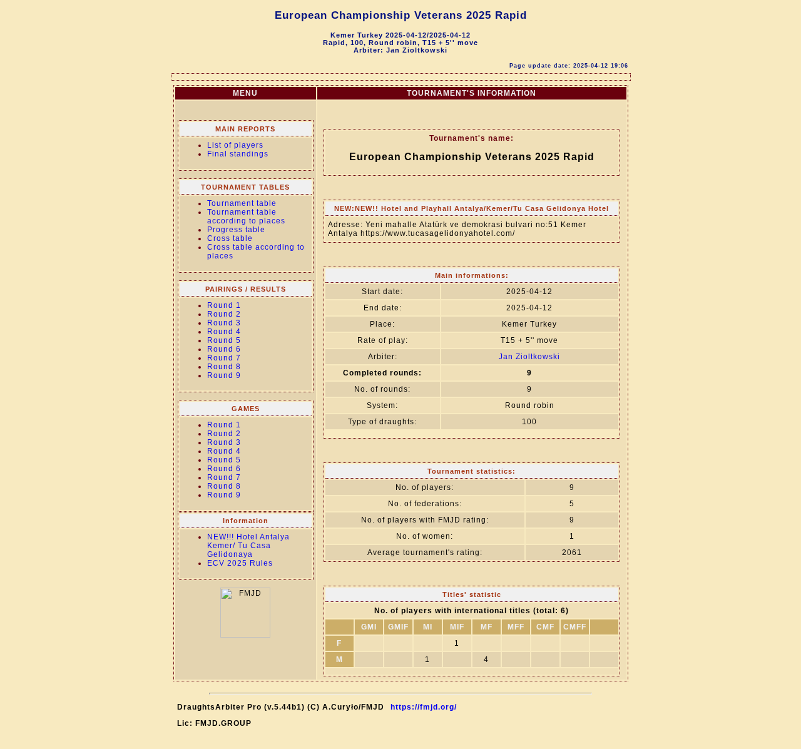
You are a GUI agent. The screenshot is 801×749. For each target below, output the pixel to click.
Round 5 (224, 340)
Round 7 (224, 358)
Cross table (230, 238)
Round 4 (224, 331)
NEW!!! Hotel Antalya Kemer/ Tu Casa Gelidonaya (248, 545)
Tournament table (242, 203)
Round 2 (224, 314)
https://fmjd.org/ (423, 707)
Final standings (237, 154)
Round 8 (224, 366)
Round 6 (224, 349)
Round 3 (224, 322)
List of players (235, 145)
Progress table (236, 229)
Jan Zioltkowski (529, 356)
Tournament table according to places (246, 216)
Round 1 (224, 305)
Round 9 (224, 375)
